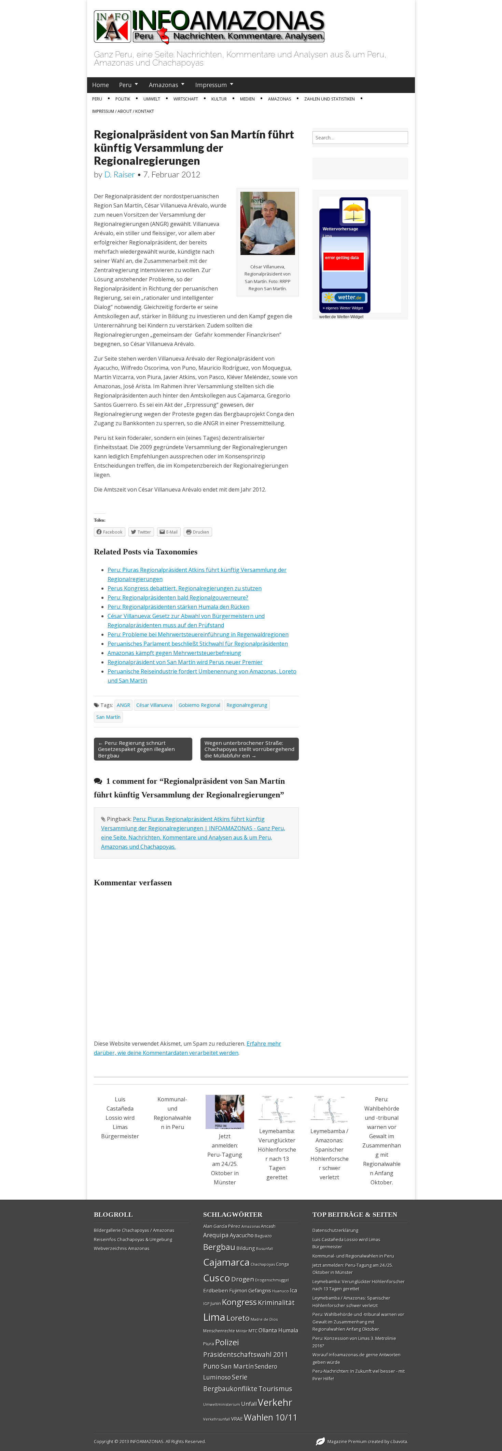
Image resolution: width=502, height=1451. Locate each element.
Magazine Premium (347, 1441)
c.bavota (398, 1441)
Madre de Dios (264, 1319)
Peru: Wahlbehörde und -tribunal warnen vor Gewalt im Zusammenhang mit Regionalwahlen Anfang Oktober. (358, 1321)
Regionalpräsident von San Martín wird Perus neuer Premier (185, 662)
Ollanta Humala (278, 1330)
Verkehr (275, 1402)
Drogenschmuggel (272, 1279)
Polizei (227, 1342)
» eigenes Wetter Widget (343, 308)
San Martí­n (108, 717)
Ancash (268, 1226)
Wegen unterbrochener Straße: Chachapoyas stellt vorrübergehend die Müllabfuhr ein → (249, 748)
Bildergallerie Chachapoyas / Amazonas (134, 1230)
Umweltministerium (221, 1404)
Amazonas (163, 85)
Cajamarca (226, 1261)
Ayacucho (242, 1235)
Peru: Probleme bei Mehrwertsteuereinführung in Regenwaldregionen (198, 634)
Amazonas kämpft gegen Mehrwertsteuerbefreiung (174, 653)
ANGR (123, 705)
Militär (242, 1331)
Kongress (239, 1302)
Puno (211, 1366)
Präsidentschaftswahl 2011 (245, 1354)
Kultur (219, 99)
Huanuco (280, 1290)
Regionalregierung (246, 705)
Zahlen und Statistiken (329, 99)
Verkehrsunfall (216, 1419)
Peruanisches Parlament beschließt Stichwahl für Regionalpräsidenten (198, 643)
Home (100, 85)
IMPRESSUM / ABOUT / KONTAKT (123, 111)
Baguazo (263, 1236)
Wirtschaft (185, 99)
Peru (125, 85)
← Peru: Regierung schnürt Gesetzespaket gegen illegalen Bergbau (136, 748)
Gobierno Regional (199, 705)
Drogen (242, 1279)
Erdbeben (215, 1290)
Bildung (245, 1248)
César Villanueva (154, 705)
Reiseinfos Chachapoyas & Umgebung (133, 1239)
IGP (206, 1303)
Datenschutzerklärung (335, 1230)
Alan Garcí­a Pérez (221, 1226)
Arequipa (216, 1235)
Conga (282, 1264)
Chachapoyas (263, 1264)
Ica (293, 1290)
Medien (247, 99)
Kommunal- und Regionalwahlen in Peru (353, 1256)
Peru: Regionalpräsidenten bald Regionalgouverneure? (178, 597)
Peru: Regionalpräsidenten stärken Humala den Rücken (178, 606)
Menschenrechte (219, 1331)
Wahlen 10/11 (270, 1417)
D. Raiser (119, 174)
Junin (216, 1303)
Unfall (249, 1404)
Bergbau (219, 1246)
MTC (253, 1331)
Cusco (216, 1278)
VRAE (237, 1418)
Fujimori (238, 1290)
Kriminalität (276, 1302)
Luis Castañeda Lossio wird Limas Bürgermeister (120, 1118)
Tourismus (275, 1388)
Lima (214, 1317)
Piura (208, 1344)
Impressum (211, 85)
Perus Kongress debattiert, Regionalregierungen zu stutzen (185, 588)
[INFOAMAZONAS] (210, 23)
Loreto (238, 1318)
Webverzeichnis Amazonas (122, 1248)
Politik (122, 99)
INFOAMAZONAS (147, 1441)
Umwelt (151, 99)
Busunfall (264, 1248)
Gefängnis (259, 1290)
